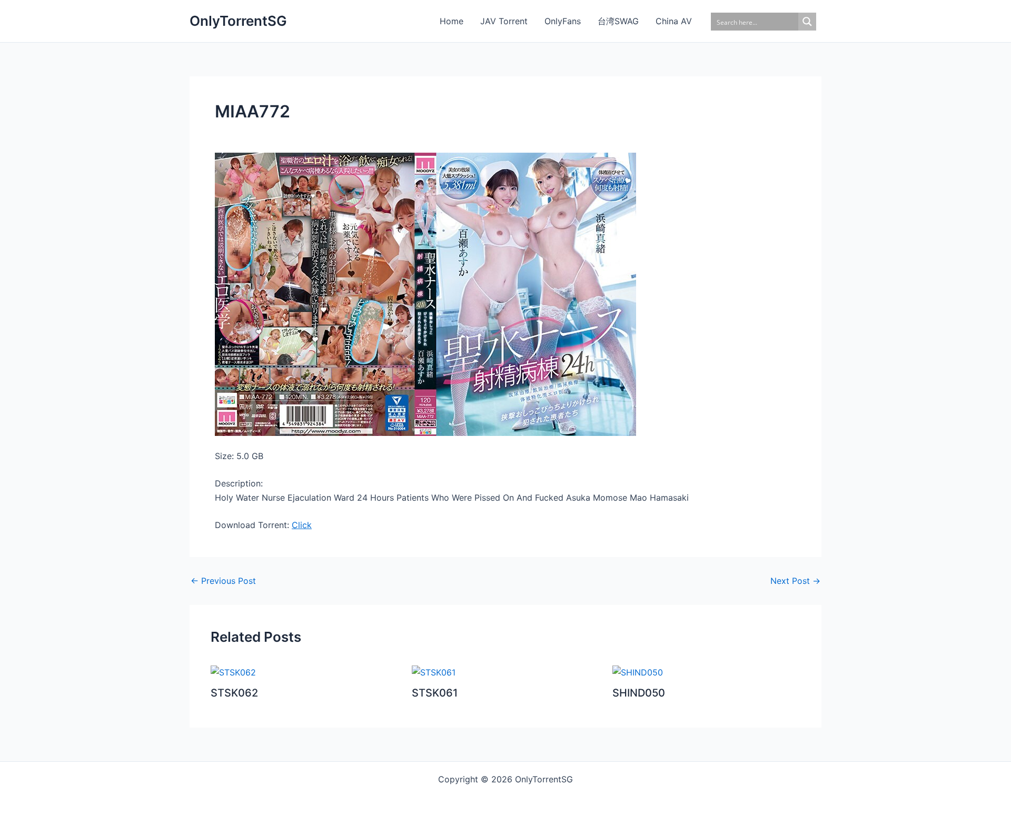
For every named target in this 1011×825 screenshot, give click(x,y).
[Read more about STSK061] (433, 671)
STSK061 (435, 693)
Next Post (795, 580)
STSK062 (234, 693)
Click (302, 525)
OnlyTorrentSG (238, 21)
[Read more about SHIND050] (637, 671)
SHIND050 (638, 693)
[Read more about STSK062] (233, 671)
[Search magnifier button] (807, 22)
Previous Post (223, 580)
